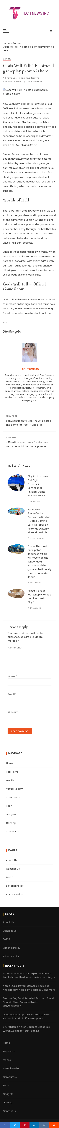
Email (12, 694)
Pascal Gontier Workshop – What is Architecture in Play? (39, 596)
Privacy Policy (14, 894)
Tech (9, 806)
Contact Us (13, 831)
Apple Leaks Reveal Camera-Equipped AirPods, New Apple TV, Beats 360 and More (29, 988)
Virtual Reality (14, 789)
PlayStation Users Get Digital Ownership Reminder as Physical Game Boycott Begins (29, 975)
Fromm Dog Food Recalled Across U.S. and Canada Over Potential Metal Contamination (28, 1002)
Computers (13, 797)
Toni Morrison (15, 82)
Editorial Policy (14, 886)
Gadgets (11, 814)
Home (9, 763)
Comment (15, 647)
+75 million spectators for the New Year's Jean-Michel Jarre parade (27, 444)
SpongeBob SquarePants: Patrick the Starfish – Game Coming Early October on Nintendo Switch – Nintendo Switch (39, 521)
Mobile (10, 780)
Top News (12, 772)
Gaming (7, 59)
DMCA (10, 877)
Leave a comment (35, 82)
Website (13, 712)
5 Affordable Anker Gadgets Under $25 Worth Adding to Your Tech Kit (26, 1029)
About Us (11, 860)
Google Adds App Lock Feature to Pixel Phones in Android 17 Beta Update (26, 1016)
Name (12, 676)
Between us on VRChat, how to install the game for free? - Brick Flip (28, 423)
